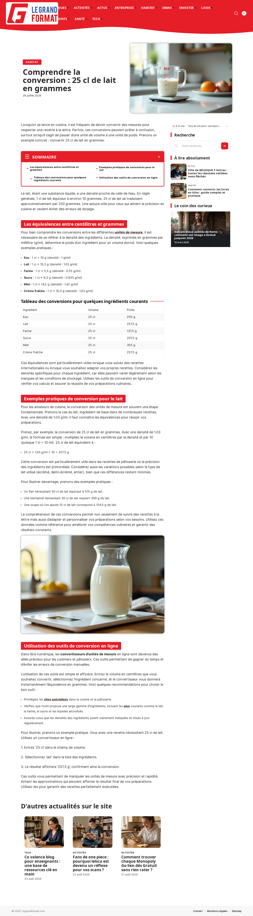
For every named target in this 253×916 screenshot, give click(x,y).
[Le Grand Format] (32, 13)
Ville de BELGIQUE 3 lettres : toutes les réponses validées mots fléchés (207, 173)
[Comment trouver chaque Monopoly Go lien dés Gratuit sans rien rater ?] (141, 832)
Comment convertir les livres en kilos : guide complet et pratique (208, 192)
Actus (191, 166)
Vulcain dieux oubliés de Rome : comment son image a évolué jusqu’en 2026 (196, 235)
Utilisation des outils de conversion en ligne (128, 177)
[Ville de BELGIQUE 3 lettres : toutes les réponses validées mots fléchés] (179, 172)
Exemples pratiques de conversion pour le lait (127, 168)
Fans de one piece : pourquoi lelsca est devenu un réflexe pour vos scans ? (91, 863)
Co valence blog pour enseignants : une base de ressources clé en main (42, 865)
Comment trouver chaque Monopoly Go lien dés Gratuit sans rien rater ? (139, 863)
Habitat (32, 62)
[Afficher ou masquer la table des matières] (108, 157)
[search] (236, 13)
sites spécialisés (56, 699)
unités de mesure (129, 232)
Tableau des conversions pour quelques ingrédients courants (60, 179)
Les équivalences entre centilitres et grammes (54, 168)
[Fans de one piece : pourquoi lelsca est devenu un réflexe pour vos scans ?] (92, 832)
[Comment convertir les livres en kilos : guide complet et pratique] (179, 191)
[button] (226, 126)
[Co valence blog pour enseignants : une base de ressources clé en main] (44, 832)
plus (127, 706)
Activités (79, 852)
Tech (27, 852)
